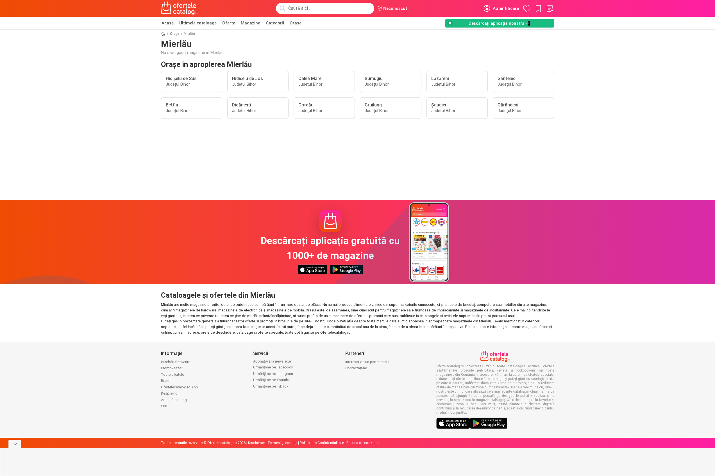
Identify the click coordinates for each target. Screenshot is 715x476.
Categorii (275, 23)
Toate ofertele (172, 374)
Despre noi (169, 393)
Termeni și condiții (282, 443)
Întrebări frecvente (175, 362)
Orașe (295, 23)
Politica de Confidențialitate (322, 443)
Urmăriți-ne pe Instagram (273, 374)
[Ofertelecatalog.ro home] (180, 8)
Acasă (168, 23)
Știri (164, 406)
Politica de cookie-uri (363, 443)
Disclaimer (256, 443)
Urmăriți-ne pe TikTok (271, 386)
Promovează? (172, 368)
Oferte (228, 23)
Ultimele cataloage (198, 23)
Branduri (167, 381)
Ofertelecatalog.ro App (179, 387)
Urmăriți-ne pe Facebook (273, 367)
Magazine (250, 23)
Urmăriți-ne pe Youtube (271, 380)
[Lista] (549, 8)
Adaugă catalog (174, 400)
